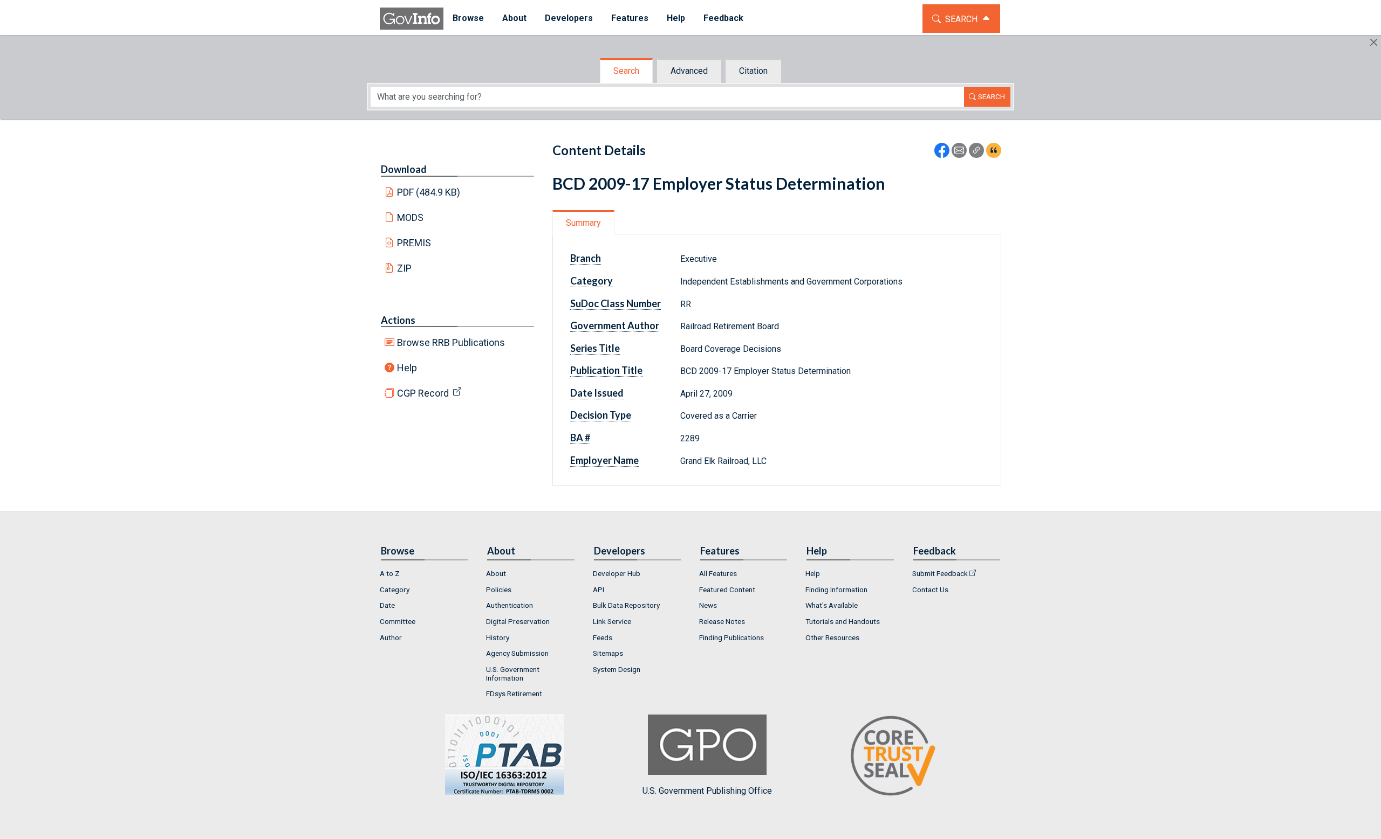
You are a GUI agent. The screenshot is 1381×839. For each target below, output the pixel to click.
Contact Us (930, 589)
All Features (718, 573)
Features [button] (629, 18)
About (496, 573)
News (708, 605)
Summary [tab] (583, 223)
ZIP (404, 268)
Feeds (602, 637)
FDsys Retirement (514, 693)
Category (394, 589)
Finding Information (836, 589)
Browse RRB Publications (451, 342)
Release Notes (722, 621)
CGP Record (423, 393)
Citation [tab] (753, 71)
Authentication (509, 605)
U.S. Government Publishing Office (707, 791)
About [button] (514, 18)
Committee (397, 621)
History (497, 637)
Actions (398, 320)
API (598, 589)
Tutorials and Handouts (842, 621)
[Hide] (1373, 42)
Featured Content (727, 589)
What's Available (831, 605)
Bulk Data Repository (626, 605)
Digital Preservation (518, 621)
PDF (429, 192)
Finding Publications (731, 637)
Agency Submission (517, 653)
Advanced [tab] (689, 71)
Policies (498, 589)
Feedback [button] (723, 18)
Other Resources (832, 637)
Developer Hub (616, 573)
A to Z (390, 573)
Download (404, 169)
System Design (616, 669)
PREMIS (414, 242)
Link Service (612, 621)
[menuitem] (468, 18)
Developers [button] (569, 18)
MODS (410, 217)
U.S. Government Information (512, 673)
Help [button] (676, 18)
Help (407, 367)
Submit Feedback (940, 573)
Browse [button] (468, 18)
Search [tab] (626, 71)
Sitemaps (608, 653)
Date (387, 605)
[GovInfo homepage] (411, 19)
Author (391, 637)
